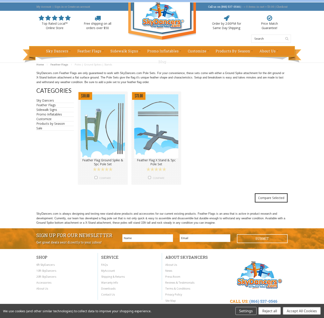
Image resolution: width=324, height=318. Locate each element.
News (168, 271)
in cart (255, 6)
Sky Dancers (45, 100)
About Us (42, 288)
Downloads (108, 288)
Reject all (269, 311)
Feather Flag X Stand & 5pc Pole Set (156, 162)
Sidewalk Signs (46, 110)
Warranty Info (109, 283)
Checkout (282, 6)
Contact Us (108, 294)
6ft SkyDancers (45, 265)
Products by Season (50, 123)
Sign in (59, 6)
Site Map (170, 301)
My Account (43, 6)
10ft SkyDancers (46, 271)
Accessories (43, 283)
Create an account (79, 6)
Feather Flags (46, 105)
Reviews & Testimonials (179, 283)
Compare (105, 178)
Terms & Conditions (177, 288)
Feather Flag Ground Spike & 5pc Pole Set (102, 162)
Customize (44, 119)
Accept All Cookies (302, 311)
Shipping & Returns (113, 277)
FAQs (104, 265)
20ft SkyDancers (46, 277)
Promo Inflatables (49, 114)
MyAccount (108, 271)
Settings (246, 311)
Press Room (172, 277)
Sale (39, 128)
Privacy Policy (173, 294)
